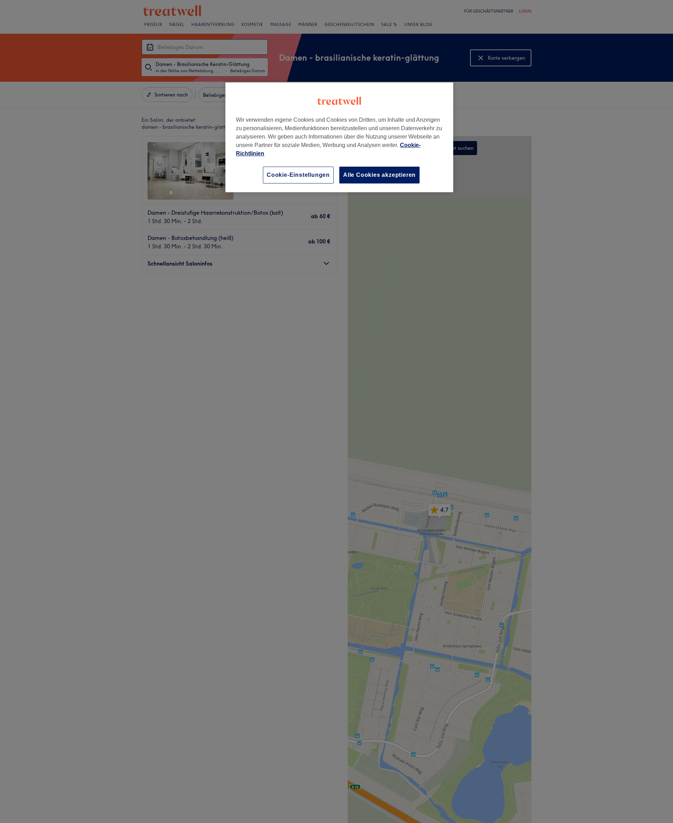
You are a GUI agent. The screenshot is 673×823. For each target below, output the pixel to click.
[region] (339, 137)
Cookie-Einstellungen (298, 175)
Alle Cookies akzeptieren (379, 175)
